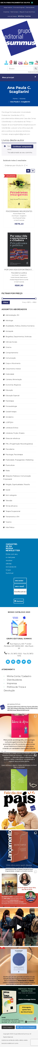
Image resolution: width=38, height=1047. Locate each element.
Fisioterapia (10, 401)
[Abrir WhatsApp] (33, 1041)
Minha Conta (24, 16)
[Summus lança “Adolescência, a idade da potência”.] (19, 927)
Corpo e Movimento (13, 363)
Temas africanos (11, 506)
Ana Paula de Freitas (19, 218)
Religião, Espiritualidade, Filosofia (18, 484)
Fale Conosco (14, 12)
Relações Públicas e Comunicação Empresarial (17, 477)
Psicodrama (10, 449)
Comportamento (12, 353)
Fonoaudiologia (11, 406)
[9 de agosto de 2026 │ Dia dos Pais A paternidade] (19, 810)
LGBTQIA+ (10, 422)
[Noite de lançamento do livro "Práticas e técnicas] (19, 1005)
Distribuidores (30, 7)
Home (15, 99)
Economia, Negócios (13, 385)
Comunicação (11, 358)
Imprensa (6, 12)
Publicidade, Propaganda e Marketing (19, 460)
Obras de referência (13, 438)
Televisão (9, 501)
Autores (22, 99)
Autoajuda (9, 331)
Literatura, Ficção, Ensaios (15, 433)
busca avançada (33, 72)
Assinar (19, 601)
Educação (9, 390)
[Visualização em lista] (33, 171)
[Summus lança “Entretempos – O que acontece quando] (19, 849)
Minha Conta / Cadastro (19, 676)
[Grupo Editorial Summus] (19, 38)
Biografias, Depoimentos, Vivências (18, 337)
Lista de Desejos (12, 16)
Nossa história (8, 7)
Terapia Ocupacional (13, 511)
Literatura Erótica (12, 428)
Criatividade (10, 374)
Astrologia (9, 320)
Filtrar (5, 302)
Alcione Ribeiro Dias (19, 213)
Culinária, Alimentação (14, 379)
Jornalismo (10, 417)
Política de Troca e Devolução (15, 689)
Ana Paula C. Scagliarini (19, 216)
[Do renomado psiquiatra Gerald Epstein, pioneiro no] (19, 966)
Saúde (8, 490)
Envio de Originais (18, 7)
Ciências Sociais (11, 342)
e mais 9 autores (19, 282)
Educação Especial (12, 396)
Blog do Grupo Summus (27, 12)
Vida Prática (10, 527)
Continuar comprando (22, 146)
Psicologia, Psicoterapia (14, 454)
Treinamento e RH (12, 517)
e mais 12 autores (19, 220)
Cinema (8, 347)
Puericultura (10, 465)
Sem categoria (11, 495)
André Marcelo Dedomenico (19, 277)
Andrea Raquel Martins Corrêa (19, 279)
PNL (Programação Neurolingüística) (19, 444)
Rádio (8, 471)
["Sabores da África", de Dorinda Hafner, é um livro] (19, 733)
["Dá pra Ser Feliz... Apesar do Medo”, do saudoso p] (19, 771)
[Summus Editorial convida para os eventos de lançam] (19, 888)
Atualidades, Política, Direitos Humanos (20, 326)
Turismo (9, 522)
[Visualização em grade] (28, 171)
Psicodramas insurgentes (19, 211)
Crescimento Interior (13, 369)
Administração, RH (12, 315)
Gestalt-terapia (11, 412)
